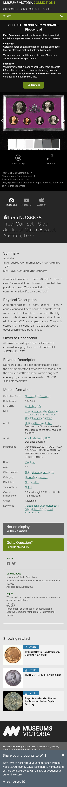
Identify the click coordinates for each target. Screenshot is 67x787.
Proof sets (48, 472)
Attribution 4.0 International (41, 612)
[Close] (63, 755)
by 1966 (45, 438)
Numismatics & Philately (37, 396)
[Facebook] (8, 564)
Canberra (53, 411)
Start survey (14, 781)
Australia (29, 406)
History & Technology (36, 477)
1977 (38, 406)
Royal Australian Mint (36, 411)
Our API (34, 9)
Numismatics (32, 482)
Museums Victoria (29, 2)
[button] (33, 16)
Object (28, 487)
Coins (28, 472)
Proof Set (30, 462)
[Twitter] (14, 564)
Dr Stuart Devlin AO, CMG (38, 423)
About (47, 9)
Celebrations (32, 506)
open (25, 597)
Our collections (15, 9)
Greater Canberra (34, 414)
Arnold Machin (32, 438)
